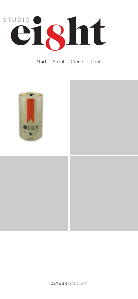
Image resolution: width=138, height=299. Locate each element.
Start (42, 61)
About (59, 61)
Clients (77, 61)
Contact (98, 61)
